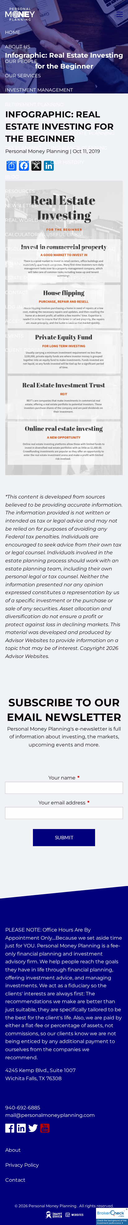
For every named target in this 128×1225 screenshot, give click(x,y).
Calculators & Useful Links (43, 234)
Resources (20, 191)
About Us (17, 47)
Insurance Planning (79, 148)
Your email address (81, 803)
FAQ (110, 249)
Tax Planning (23, 148)
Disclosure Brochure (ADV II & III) (50, 249)
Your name (85, 778)
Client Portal (24, 350)
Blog (12, 177)
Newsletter (21, 205)
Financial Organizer (33, 263)
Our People (21, 61)
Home (12, 32)
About (13, 1150)
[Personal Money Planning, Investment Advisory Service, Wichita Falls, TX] (20, 1093)
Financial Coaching (32, 133)
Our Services (23, 76)
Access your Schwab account (46, 321)
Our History (67, 162)
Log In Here (21, 307)
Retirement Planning (34, 104)
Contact (16, 292)
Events (14, 336)
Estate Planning (92, 133)
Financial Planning (32, 119)
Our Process (22, 162)
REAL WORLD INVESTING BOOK (43, 220)
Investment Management (39, 90)
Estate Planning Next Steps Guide (51, 278)
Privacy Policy (22, 1165)
